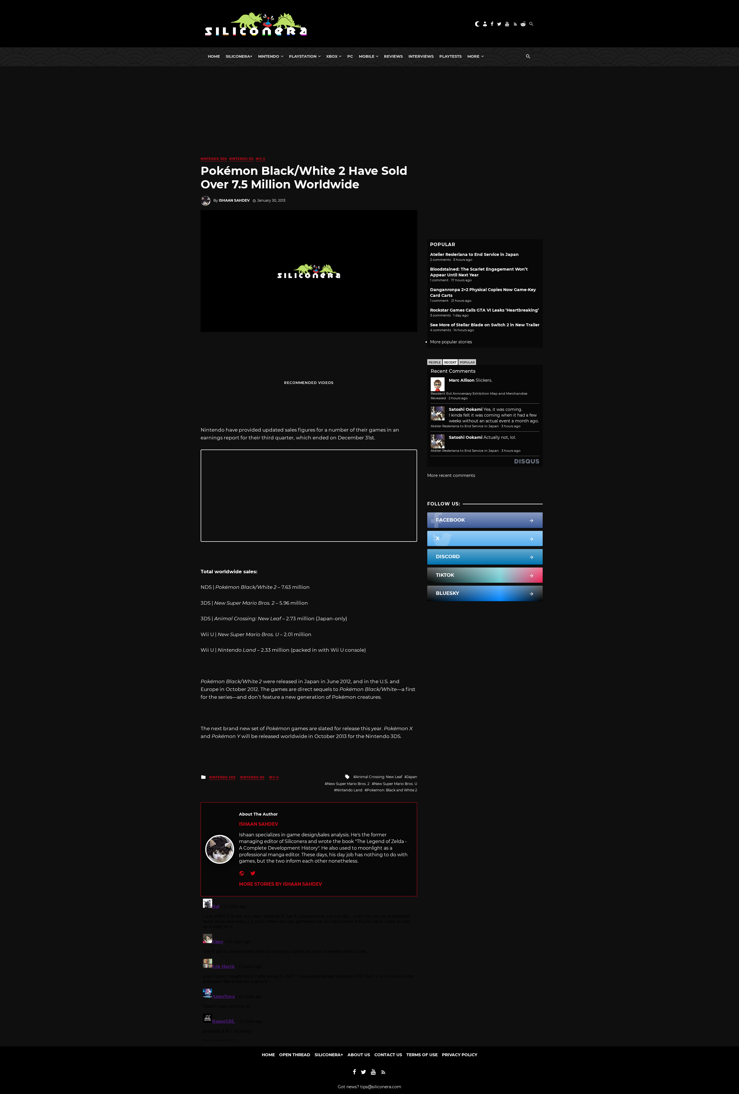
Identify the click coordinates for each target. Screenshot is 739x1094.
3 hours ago (510, 426)
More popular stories (451, 341)
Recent (450, 362)
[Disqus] (309, 968)
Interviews (421, 56)
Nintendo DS (241, 159)
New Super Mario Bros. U (395, 784)
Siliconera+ (239, 56)
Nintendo (268, 56)
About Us (359, 1054)
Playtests (450, 56)
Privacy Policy (459, 1054)
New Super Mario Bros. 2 (348, 784)
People (435, 362)
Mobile (366, 56)
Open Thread (294, 1054)
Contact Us (388, 1054)
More (473, 56)
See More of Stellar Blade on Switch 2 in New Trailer (485, 324)
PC (350, 56)
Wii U (261, 159)
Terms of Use (422, 1054)
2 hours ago (458, 398)
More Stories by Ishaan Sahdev (280, 884)
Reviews (393, 56)
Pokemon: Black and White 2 (392, 790)
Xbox (331, 56)
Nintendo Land (349, 790)
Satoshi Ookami (465, 409)
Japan (412, 777)
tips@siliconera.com (380, 1086)
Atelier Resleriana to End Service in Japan (474, 254)
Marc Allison (462, 380)
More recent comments (451, 475)
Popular (467, 362)
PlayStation (302, 56)
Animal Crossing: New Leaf (379, 777)
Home (214, 56)
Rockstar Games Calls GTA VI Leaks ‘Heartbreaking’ (484, 310)
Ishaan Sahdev (234, 200)
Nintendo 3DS (214, 159)
